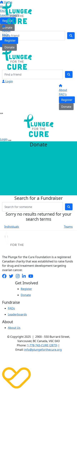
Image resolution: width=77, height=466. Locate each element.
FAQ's (63, 94)
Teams (68, 227)
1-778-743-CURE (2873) (42, 345)
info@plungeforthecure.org (43, 350)
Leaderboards (17, 314)
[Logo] (17, 12)
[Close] (9, 140)
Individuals (11, 227)
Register (10, 40)
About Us (14, 328)
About (6, 31)
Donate (9, 47)
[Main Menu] (1, 113)
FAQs (5, 35)
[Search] (69, 74)
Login (9, 81)
